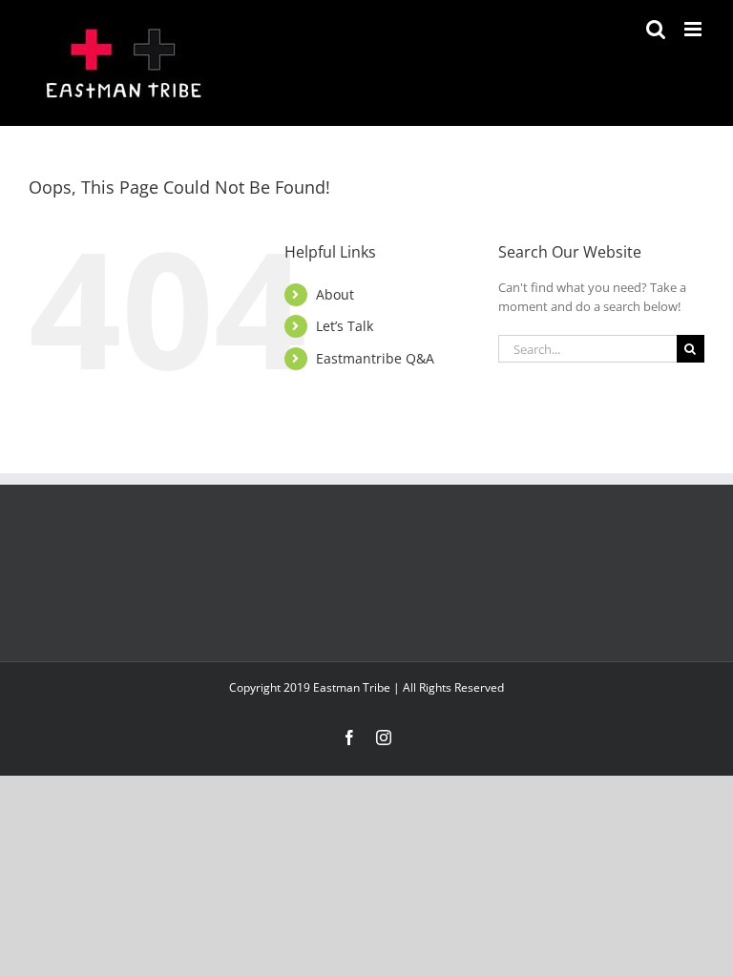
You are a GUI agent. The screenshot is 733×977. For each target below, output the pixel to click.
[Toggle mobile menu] (694, 29)
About (335, 294)
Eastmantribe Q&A (375, 358)
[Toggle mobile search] (655, 29)
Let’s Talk (344, 326)
